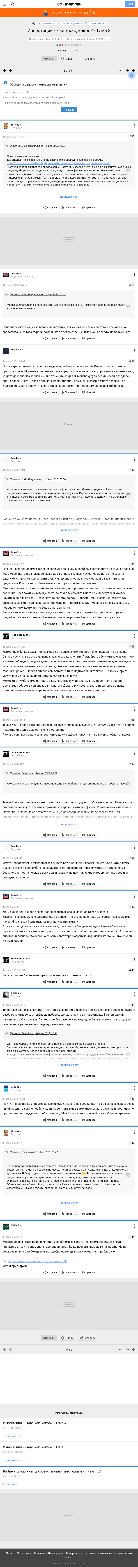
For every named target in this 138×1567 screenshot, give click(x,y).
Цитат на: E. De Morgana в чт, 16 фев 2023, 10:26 (38, 145)
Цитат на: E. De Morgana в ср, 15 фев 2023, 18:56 (38, 479)
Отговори (48, 58)
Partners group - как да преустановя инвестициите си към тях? (52, 1471)
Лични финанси (12, 1436)
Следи (69, 58)
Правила (39, 1553)
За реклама (24, 1553)
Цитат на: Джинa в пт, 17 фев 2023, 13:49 (34, 1152)
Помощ (92, 1553)
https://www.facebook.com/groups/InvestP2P (37, 1261)
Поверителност (75, 1553)
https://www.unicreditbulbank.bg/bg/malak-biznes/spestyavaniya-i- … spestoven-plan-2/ (59, 163)
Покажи (69, 109)
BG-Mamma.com (78, 1563)
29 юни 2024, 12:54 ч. (98, 39)
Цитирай (90, 207)
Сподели (90, 58)
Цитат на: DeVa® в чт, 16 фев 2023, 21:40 (33, 1033)
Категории (106, 1553)
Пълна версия (124, 1553)
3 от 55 (68, 70)
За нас (10, 1553)
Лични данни (55, 1553)
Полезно (71, 207)
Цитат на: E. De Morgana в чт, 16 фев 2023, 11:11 (38, 294)
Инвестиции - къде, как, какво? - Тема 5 (34, 1447)
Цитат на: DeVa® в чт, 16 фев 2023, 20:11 (33, 773)
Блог (69, 1557)
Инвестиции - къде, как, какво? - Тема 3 (69, 30)
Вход (130, 4)
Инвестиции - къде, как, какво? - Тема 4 (34, 1423)
